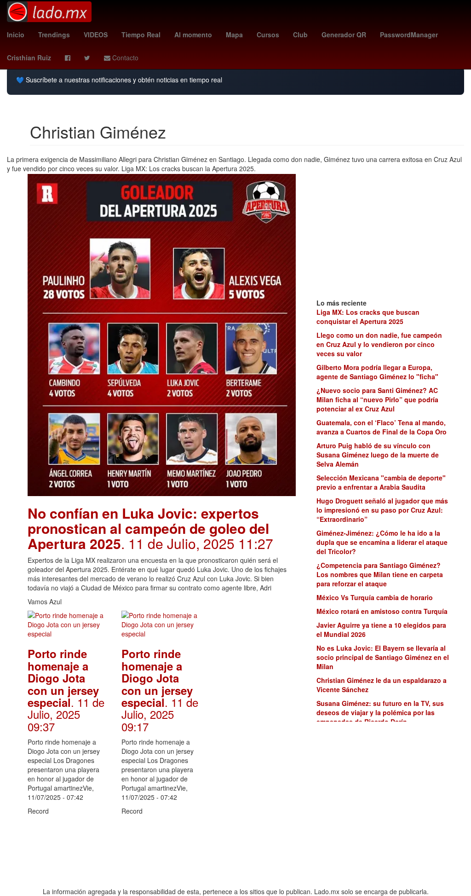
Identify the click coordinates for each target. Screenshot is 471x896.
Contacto (124, 57)
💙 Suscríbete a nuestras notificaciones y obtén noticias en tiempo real (119, 79)
